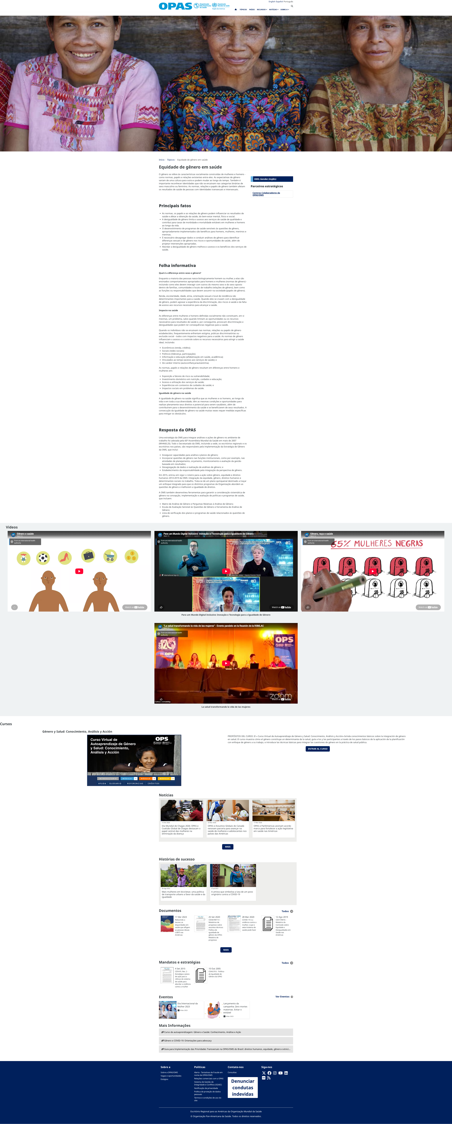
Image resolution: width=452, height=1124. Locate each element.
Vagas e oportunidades (171, 1076)
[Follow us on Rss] (268, 1078)
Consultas (232, 1072)
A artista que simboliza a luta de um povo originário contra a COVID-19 (232, 893)
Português (288, 1)
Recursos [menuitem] (261, 9)
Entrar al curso (317, 748)
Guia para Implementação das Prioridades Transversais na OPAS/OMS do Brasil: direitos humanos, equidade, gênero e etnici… (227, 1049)
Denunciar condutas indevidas (242, 1087)
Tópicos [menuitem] (243, 9)
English (272, 1)
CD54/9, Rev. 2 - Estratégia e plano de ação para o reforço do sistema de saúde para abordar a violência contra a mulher (183, 979)
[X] (264, 1073)
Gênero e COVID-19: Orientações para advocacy (188, 1040)
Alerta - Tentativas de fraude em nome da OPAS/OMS (208, 1073)
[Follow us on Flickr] (263, 1078)
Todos (285, 911)
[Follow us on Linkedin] (286, 1073)
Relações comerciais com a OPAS (208, 1078)
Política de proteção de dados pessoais (207, 1093)
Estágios (164, 1079)
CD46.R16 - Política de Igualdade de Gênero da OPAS (216, 974)
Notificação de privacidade (206, 1088)
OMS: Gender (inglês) (265, 178)
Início (161, 159)
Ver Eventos (282, 996)
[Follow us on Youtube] (280, 1073)
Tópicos (171, 159)
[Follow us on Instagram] (274, 1073)
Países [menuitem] (252, 9)
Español (279, 1)
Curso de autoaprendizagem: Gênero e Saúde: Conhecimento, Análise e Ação (202, 1032)
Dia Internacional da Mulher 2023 (188, 1005)
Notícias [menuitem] (273, 9)
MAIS (227, 846)
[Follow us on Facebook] (269, 1073)
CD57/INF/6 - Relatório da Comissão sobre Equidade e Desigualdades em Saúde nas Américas (283, 927)
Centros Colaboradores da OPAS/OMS (266, 194)
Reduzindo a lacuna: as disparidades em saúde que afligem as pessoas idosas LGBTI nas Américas (182, 927)
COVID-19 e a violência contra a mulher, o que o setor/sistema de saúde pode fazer (249, 925)
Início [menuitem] (236, 10)
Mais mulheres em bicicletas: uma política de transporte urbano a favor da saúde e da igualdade (183, 894)
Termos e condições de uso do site (207, 1099)
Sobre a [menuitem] (283, 9)
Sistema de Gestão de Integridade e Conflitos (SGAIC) (208, 1083)
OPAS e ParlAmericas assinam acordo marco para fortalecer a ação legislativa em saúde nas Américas (273, 828)
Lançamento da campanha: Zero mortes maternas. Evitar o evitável (235, 1008)
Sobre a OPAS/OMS (169, 1072)
